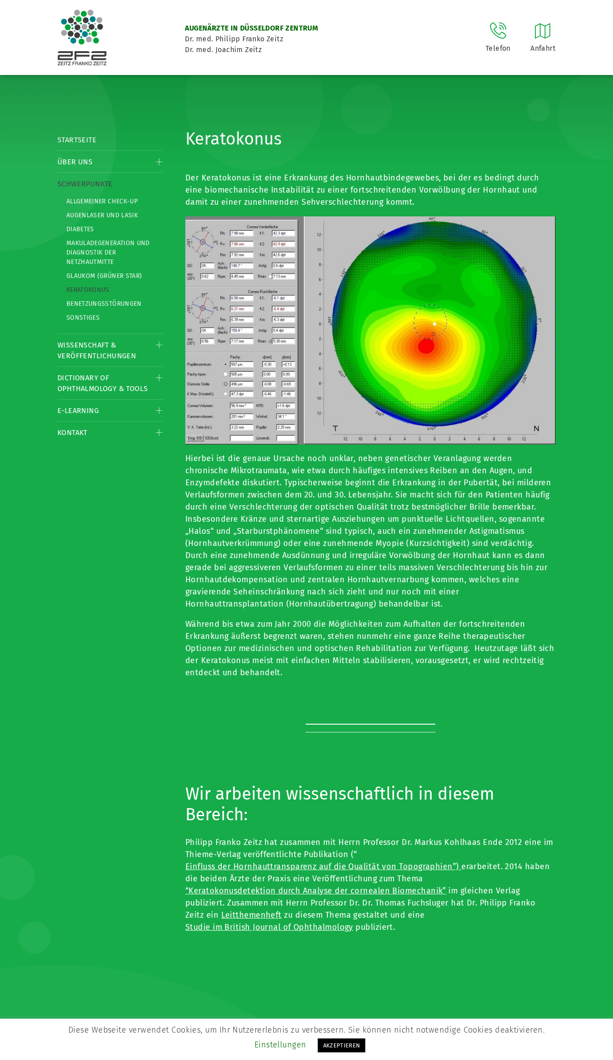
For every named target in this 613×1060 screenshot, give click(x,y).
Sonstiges (83, 317)
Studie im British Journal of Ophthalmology (269, 927)
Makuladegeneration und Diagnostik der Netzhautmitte (108, 252)
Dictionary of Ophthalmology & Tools (102, 383)
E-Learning (78, 410)
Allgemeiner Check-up (102, 201)
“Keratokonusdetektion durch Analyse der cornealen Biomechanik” (315, 891)
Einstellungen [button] (280, 1045)
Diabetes (80, 229)
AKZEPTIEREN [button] (341, 1045)
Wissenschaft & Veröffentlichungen (96, 350)
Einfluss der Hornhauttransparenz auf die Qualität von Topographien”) (323, 866)
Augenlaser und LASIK (102, 215)
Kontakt (72, 432)
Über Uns (74, 162)
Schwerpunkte (85, 184)
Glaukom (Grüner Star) (104, 276)
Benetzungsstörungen (104, 304)
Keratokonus (87, 290)
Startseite (76, 140)
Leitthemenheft (251, 915)
